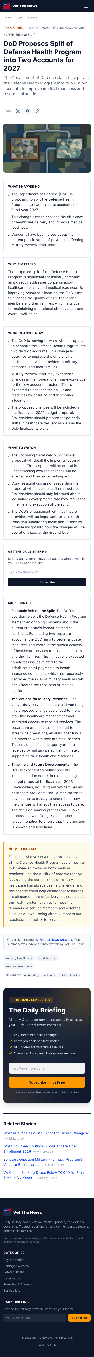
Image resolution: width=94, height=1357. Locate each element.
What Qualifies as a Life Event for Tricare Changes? (46, 1133)
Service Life (11, 1290)
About (40, 1344)
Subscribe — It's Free (47, 1082)
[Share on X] (17, 111)
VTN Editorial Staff (21, 34)
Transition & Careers (17, 1284)
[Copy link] (37, 111)
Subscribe (47, 582)
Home (7, 18)
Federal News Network (55, 939)
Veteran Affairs (13, 1272)
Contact (52, 1344)
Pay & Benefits (26, 18)
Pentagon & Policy (16, 1266)
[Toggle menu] (86, 6)
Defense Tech (13, 1278)
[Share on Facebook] (27, 111)
